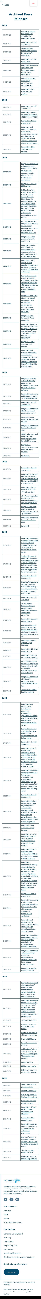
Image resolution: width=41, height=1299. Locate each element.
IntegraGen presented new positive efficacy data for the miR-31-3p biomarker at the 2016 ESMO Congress (29, 478)
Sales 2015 (25, 526)
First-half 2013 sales (28, 1039)
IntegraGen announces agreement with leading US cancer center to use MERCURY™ (29, 70)
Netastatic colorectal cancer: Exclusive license (28, 1026)
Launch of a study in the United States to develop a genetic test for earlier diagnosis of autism (29, 1141)
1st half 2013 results (28, 1020)
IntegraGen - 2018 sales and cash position (27, 149)
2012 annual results (28, 1066)
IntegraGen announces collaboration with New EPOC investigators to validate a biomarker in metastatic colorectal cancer (29, 957)
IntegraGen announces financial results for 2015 (29, 519)
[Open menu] (1, 1)
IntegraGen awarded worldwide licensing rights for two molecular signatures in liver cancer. (29, 733)
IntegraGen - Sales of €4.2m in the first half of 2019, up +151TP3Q (29, 114)
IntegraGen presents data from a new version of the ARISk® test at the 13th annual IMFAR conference (29, 854)
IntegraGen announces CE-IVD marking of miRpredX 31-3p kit (29, 411)
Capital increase (27, 1062)
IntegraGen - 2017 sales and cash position (27, 344)
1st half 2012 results (28, 1091)
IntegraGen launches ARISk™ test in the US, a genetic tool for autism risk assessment (29, 1128)
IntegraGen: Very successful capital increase (27, 827)
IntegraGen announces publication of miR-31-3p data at (29, 396)
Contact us (11, 1272)
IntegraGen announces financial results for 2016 (29, 428)
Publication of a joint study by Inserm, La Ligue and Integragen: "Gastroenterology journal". (29, 1053)
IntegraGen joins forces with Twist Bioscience (27, 318)
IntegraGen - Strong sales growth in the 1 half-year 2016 (28, 489)
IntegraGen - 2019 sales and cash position (27, 91)
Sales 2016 (25, 456)
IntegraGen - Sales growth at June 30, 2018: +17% (28, 239)
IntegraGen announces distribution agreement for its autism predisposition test (29, 681)
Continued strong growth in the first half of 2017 (29, 419)
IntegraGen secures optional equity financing (28, 642)
